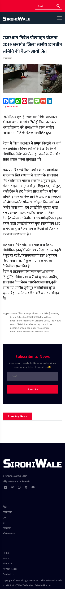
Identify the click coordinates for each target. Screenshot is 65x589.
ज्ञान (4, 518)
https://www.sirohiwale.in (16, 481)
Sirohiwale (12, 107)
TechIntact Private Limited (36, 585)
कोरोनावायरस (9, 534)
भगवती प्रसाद (33, 317)
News (6, 558)
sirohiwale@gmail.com (15, 476)
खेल (4, 523)
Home (6, 553)
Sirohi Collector (18, 317)
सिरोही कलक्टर (51, 313)
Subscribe (33, 389)
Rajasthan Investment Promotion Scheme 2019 (30, 319)
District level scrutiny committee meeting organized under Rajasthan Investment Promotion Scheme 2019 (31, 328)
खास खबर (7, 58)
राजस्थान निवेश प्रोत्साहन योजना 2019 (27, 313)
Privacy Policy (10, 569)
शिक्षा (5, 507)
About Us (7, 563)
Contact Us (9, 574)
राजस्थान (7, 528)
